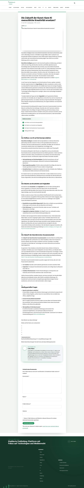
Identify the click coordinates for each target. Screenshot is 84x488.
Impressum (62, 467)
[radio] (43, 326)
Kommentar (26, 376)
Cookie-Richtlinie (63, 462)
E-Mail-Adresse (27, 404)
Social (22, 7)
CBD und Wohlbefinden (39, 314)
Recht (49, 7)
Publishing (55, 7)
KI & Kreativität (30, 22)
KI (40, 470)
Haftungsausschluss (64, 470)
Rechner (67, 7)
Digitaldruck (29, 7)
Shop (35, 7)
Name (24, 396)
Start (10, 7)
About (61, 7)
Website (25, 411)
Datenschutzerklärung (64, 465)
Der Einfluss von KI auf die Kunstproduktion (33, 122)
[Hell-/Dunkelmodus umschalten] (74, 3)
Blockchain (16, 7)
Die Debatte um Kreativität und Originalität (32, 125)
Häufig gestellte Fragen (28, 130)
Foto (39, 7)
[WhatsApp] (42, 27)
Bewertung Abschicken (26, 337)
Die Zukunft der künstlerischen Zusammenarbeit (33, 128)
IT (43, 7)
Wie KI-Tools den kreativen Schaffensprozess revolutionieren (36, 257)
